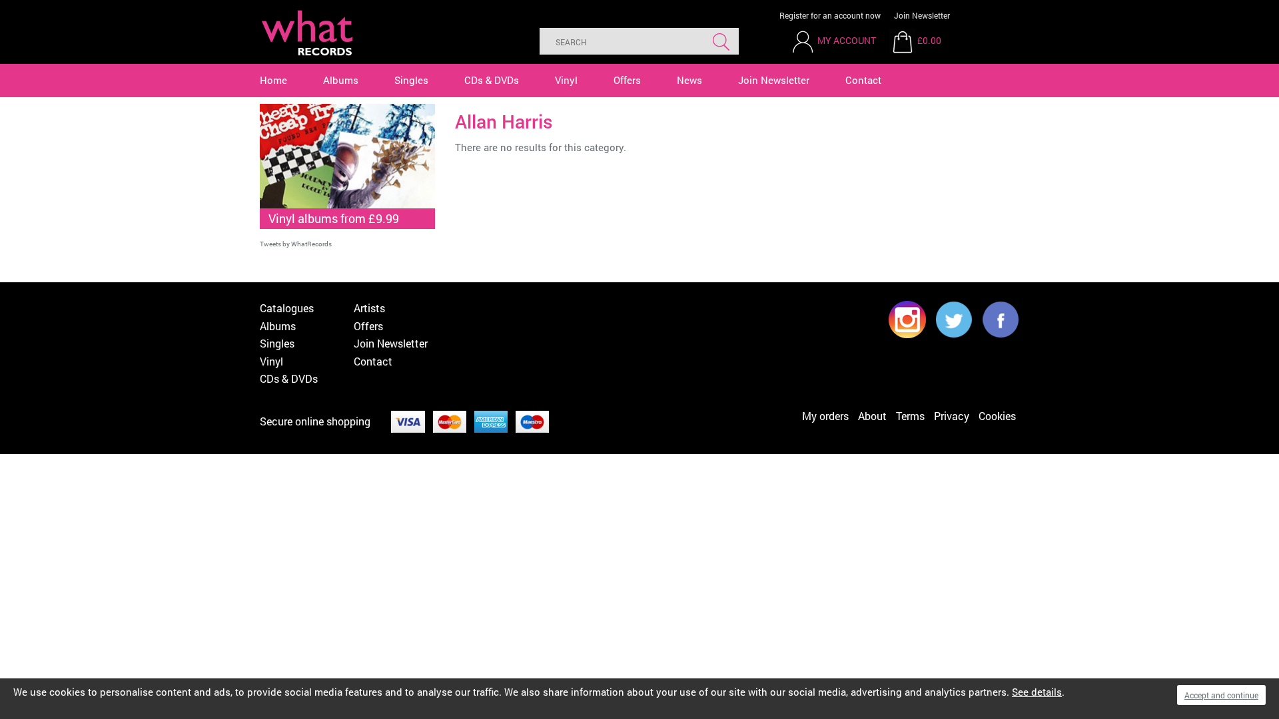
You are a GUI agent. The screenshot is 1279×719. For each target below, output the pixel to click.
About (872, 416)
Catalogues (287, 308)
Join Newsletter (922, 15)
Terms (910, 416)
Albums (340, 80)
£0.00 (929, 40)
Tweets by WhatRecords (296, 244)
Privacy (951, 416)
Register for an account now (830, 15)
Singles (411, 80)
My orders (825, 416)
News (689, 80)
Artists (369, 308)
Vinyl (566, 80)
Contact (863, 80)
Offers (627, 80)
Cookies (997, 416)
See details (1037, 691)
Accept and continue (1221, 695)
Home (273, 80)
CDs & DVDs (491, 80)
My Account (846, 40)
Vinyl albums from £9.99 (333, 218)
